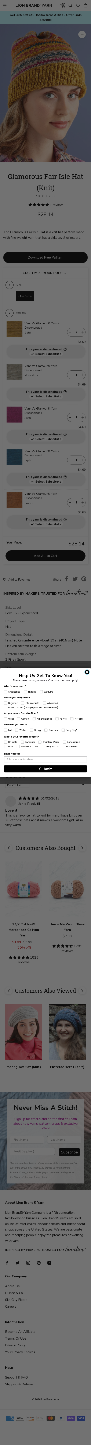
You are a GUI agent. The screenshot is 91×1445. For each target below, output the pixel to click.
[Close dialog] (87, 672)
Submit (45, 768)
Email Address (12, 753)
